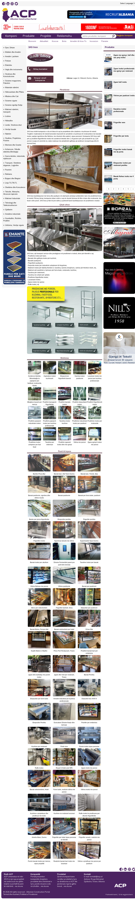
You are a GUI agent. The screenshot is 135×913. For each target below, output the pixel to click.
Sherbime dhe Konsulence (15, 187)
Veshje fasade (10, 129)
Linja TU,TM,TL (11, 183)
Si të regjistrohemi (126, 894)
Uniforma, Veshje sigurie (14, 225)
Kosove (55, 41)
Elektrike (8, 65)
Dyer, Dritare (10, 48)
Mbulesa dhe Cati (11, 96)
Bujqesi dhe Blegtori (12, 178)
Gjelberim (8, 210)
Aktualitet (44, 41)
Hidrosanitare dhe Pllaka (14, 92)
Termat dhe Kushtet (11, 894)
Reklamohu (64, 36)
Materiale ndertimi (12, 87)
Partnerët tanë (111, 894)
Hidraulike (9, 121)
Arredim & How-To (78, 41)
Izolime (8, 116)
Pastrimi (8, 170)
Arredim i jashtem (12, 56)
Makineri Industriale (12, 198)
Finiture (8, 61)
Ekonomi (32, 41)
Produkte (29, 36)
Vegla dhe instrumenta (13, 70)
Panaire (104, 41)
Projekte (45, 36)
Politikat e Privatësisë (28, 894)
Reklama (8, 174)
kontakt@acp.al (96, 876)
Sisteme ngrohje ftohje (13, 105)
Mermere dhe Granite (13, 145)
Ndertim (8, 134)
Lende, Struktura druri (13, 125)
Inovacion (94, 41)
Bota (64, 41)
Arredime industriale (12, 214)
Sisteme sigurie (11, 101)
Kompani (11, 36)
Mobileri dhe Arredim (13, 52)
